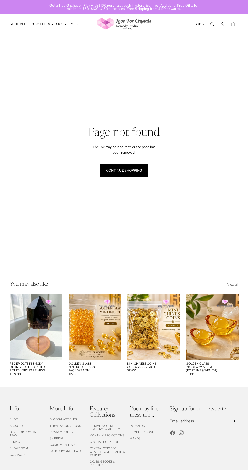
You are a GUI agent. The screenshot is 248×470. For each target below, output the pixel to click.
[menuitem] (75, 24)
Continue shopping (124, 170)
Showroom (19, 448)
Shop (14, 419)
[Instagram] (181, 433)
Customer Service (64, 445)
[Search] (212, 24)
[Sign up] (233, 421)
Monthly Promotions (107, 435)
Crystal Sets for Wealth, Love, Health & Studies (107, 451)
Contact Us (19, 455)
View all (232, 284)
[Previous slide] (15, 327)
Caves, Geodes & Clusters (102, 463)
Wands (135, 438)
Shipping (56, 438)
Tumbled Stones (142, 432)
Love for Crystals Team (24, 433)
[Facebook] (173, 433)
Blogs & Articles (63, 419)
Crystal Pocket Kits (105, 442)
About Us (17, 426)
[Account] (222, 24)
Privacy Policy (62, 432)
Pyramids (137, 426)
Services (16, 442)
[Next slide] (57, 327)
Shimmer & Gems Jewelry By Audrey (105, 427)
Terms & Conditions (65, 426)
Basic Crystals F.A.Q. (66, 451)
